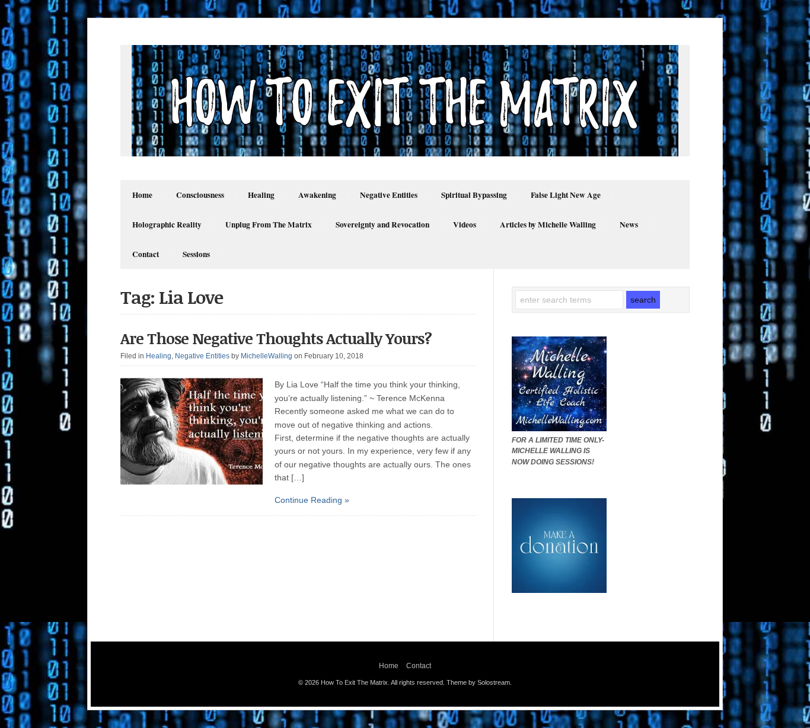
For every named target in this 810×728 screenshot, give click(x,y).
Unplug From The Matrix (268, 224)
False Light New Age (566, 195)
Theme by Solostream (478, 682)
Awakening (317, 195)
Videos (464, 224)
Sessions (196, 254)
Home (142, 195)
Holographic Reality (167, 224)
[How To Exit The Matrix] (405, 153)
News (629, 224)
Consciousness (200, 195)
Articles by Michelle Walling (548, 224)
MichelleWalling (266, 356)
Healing (261, 195)
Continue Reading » (312, 500)
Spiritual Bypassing (474, 195)
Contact (145, 254)
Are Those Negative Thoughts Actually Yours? (276, 338)
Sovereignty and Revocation (382, 224)
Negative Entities (388, 195)
